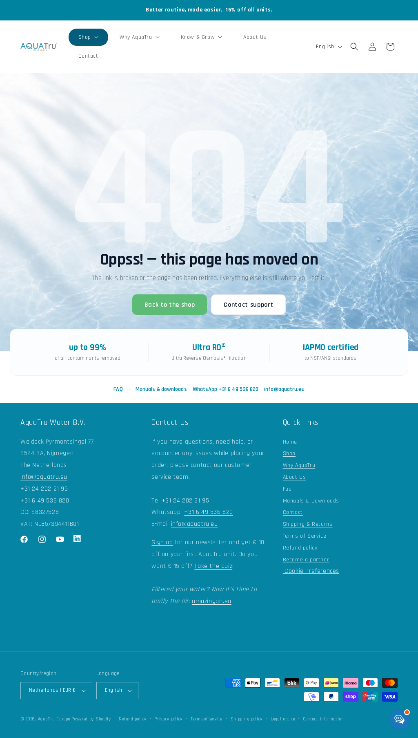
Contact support (248, 305)
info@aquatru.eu (284, 389)
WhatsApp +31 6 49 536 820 (226, 389)
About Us (294, 477)
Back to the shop (170, 305)
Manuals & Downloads (311, 501)
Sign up (162, 542)
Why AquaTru (299, 465)
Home (290, 442)
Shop (289, 453)
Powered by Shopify (91, 719)
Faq (287, 489)
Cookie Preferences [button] (311, 571)
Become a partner (306, 559)
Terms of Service (305, 536)
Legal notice (283, 719)
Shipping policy (247, 719)
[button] (88, 37)
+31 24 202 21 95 (44, 489)
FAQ (117, 389)
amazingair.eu (211, 601)
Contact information (323, 719)
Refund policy (300, 548)
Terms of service (206, 719)
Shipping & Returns (308, 524)
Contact (293, 512)
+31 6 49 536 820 (44, 500)
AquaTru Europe (54, 719)
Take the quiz (213, 566)
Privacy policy (168, 719)
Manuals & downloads (161, 389)
